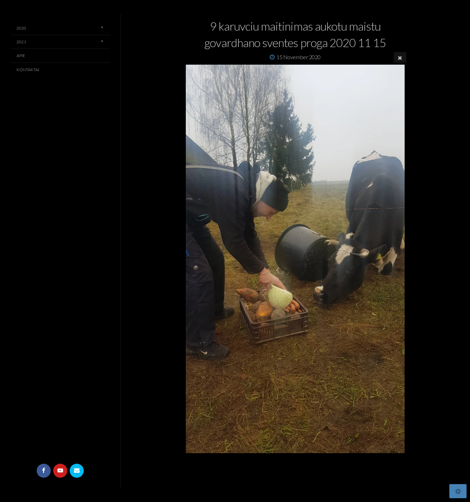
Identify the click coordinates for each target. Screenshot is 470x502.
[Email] (77, 471)
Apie (21, 55)
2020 (21, 28)
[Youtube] (60, 471)
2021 (21, 41)
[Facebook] (44, 471)
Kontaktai (28, 69)
